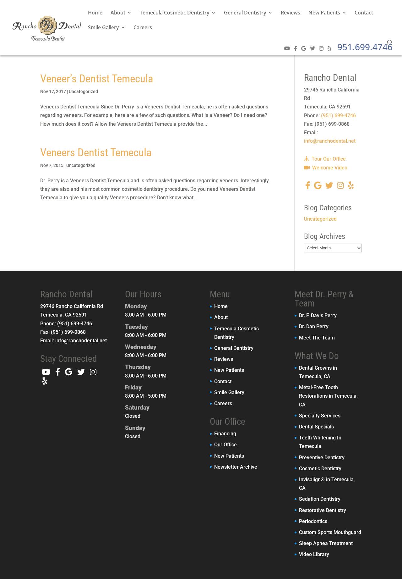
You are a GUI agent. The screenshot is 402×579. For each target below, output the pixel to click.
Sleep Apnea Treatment (326, 543)
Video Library (314, 554)
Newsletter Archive (235, 467)
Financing (225, 434)
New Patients (324, 13)
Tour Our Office (328, 159)
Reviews (290, 13)
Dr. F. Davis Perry (318, 315)
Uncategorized (83, 91)
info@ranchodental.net (330, 141)
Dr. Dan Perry (314, 326)
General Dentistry (245, 13)
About (118, 13)
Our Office (225, 445)
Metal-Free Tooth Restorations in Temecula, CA (328, 395)
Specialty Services (319, 416)
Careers (142, 28)
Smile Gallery (103, 28)
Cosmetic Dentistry (320, 468)
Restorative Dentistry (322, 510)
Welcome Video (329, 168)
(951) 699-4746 (338, 116)
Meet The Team (317, 338)
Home (95, 13)
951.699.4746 (365, 47)
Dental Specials (316, 427)
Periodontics (313, 521)
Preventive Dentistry (322, 457)
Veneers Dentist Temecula (96, 152)
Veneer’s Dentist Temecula (96, 78)
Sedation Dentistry (319, 499)
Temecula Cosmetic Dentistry (174, 13)
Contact (364, 13)
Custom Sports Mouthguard (330, 532)
